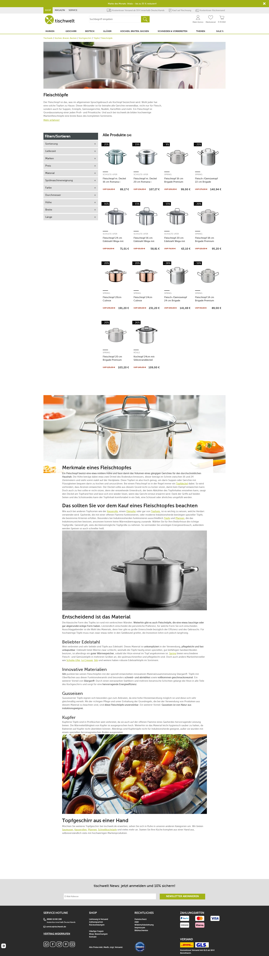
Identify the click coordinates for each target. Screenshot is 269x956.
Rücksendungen (96, 925)
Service (73, 10)
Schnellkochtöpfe (107, 829)
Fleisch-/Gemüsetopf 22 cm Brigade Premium (206, 180)
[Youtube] (72, 946)
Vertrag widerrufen (56, 934)
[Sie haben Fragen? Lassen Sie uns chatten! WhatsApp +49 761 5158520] (46, 946)
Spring (168, 174)
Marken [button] (49, 31)
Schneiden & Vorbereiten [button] (172, 31)
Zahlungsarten (96, 922)
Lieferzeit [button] (50, 151)
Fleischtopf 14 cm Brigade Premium (204, 299)
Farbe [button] (48, 187)
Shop (48, 10)
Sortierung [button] (51, 143)
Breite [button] (48, 209)
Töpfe (96, 38)
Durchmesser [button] (53, 195)
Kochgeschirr (85, 38)
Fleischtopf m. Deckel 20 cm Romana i (145, 180)
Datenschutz (140, 919)
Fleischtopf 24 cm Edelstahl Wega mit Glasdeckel (113, 240)
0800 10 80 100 (54, 919)
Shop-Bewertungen (98, 934)
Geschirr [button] (71, 31)
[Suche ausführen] (145, 19)
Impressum (139, 928)
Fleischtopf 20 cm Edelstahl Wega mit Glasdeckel (174, 240)
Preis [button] (48, 165)
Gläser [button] (107, 31)
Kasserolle (112, 511)
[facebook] (52, 946)
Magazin (60, 10)
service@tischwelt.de (56, 927)
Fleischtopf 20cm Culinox (112, 299)
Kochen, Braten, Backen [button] (134, 31)
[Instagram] (59, 946)
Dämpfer (131, 511)
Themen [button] (200, 31)
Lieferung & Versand (98, 919)
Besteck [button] (89, 31)
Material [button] (49, 173)
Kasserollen (80, 829)
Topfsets (155, 511)
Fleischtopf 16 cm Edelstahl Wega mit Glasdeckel (144, 240)
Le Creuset (87, 660)
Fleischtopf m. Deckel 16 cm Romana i (114, 180)
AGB (136, 922)
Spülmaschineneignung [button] (59, 180)
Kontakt (93, 937)
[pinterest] (65, 946)
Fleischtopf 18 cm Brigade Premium (204, 240)
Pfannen (179, 518)
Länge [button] (48, 216)
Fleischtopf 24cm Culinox (143, 299)
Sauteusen (67, 829)
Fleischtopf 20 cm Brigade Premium (112, 358)
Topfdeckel (182, 483)
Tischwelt (47, 38)
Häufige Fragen (96, 931)
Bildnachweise (141, 931)
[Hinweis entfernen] (264, 4)
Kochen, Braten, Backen (66, 38)
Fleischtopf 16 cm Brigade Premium (173, 180)
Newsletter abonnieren (182, 896)
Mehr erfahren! (51, 120)
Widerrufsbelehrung (144, 925)
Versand (118, 947)
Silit (96, 660)
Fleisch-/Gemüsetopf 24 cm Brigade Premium (175, 299)
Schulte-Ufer (110, 174)
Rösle (137, 352)
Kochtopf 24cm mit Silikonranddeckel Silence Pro (144, 358)
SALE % (220, 31)
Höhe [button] (48, 202)
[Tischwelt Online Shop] (60, 19)
